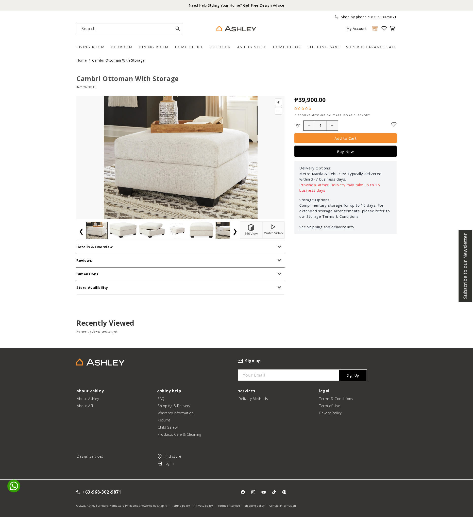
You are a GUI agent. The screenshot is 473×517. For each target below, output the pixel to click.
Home (81, 60)
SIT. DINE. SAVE (323, 47)
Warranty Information (176, 413)
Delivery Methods (253, 398)
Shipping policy (255, 505)
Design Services (90, 456)
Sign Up (353, 375)
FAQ (161, 398)
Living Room (90, 47)
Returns (164, 420)
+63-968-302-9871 (102, 492)
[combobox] (130, 28)
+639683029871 (383, 17)
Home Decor (287, 47)
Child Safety (168, 427)
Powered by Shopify (153, 505)
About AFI (85, 405)
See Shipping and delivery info (326, 226)
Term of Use (329, 405)
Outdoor (220, 47)
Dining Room (154, 47)
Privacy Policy (330, 413)
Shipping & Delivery (174, 405)
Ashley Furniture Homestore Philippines (113, 505)
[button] (392, 28)
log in (169, 463)
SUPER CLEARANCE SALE (371, 47)
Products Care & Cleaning (179, 434)
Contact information (282, 505)
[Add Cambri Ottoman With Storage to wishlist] (394, 124)
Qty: (297, 125)
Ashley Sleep (252, 47)
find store (173, 456)
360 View (251, 233)
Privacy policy (204, 505)
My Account (356, 28)
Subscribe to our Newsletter (465, 266)
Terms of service (229, 505)
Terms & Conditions (336, 398)
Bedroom (122, 47)
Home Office (189, 47)
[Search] (177, 28)
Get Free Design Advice (263, 5)
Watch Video (273, 233)
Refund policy (181, 505)
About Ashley (88, 398)
